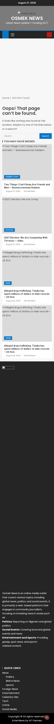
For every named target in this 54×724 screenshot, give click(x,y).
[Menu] (12, 34)
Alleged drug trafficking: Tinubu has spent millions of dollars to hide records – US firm (27, 294)
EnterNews (18, 720)
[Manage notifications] (47, 717)
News (8, 283)
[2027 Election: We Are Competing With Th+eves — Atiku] (27, 215)
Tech (5, 701)
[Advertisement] (27, 67)
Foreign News (10, 689)
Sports (10, 685)
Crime (8, 338)
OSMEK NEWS (27, 18)
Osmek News (29, 191)
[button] (12, 34)
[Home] (5, 34)
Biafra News (13, 681)
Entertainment (11, 693)
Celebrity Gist (12, 177)
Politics (9, 230)
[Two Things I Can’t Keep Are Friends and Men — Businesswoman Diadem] (27, 162)
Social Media (9, 709)
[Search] (44, 34)
